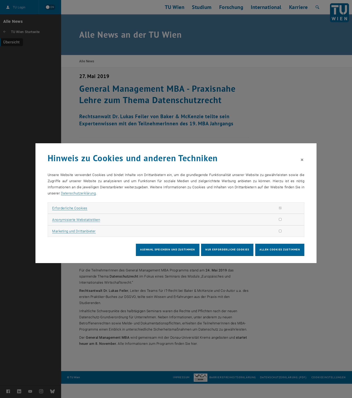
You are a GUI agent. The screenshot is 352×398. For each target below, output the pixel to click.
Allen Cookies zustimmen (280, 249)
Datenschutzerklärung (78, 193)
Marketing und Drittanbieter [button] (74, 231)
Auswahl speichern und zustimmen (167, 249)
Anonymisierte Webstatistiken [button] (76, 220)
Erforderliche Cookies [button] (69, 208)
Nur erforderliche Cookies (227, 249)
